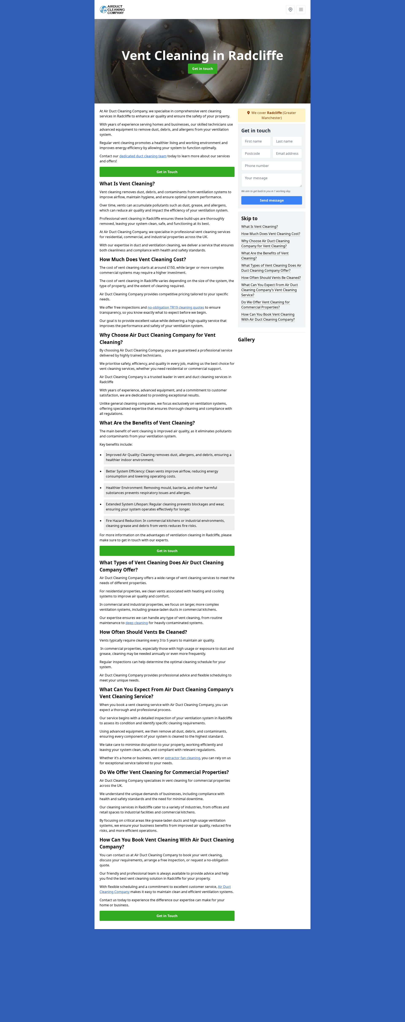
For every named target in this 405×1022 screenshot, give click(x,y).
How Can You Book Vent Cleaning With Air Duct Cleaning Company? (268, 317)
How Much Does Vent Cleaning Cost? (270, 233)
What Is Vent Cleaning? (259, 226)
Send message (272, 200)
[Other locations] (290, 9)
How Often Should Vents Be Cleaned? (271, 277)
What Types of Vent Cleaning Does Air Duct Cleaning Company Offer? (271, 268)
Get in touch (202, 68)
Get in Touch (167, 172)
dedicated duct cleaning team (143, 156)
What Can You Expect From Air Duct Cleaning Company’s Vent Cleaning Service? (269, 289)
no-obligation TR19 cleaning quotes (176, 307)
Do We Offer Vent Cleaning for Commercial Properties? (265, 304)
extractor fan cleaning (182, 758)
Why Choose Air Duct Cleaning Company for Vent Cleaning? (265, 243)
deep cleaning (137, 622)
